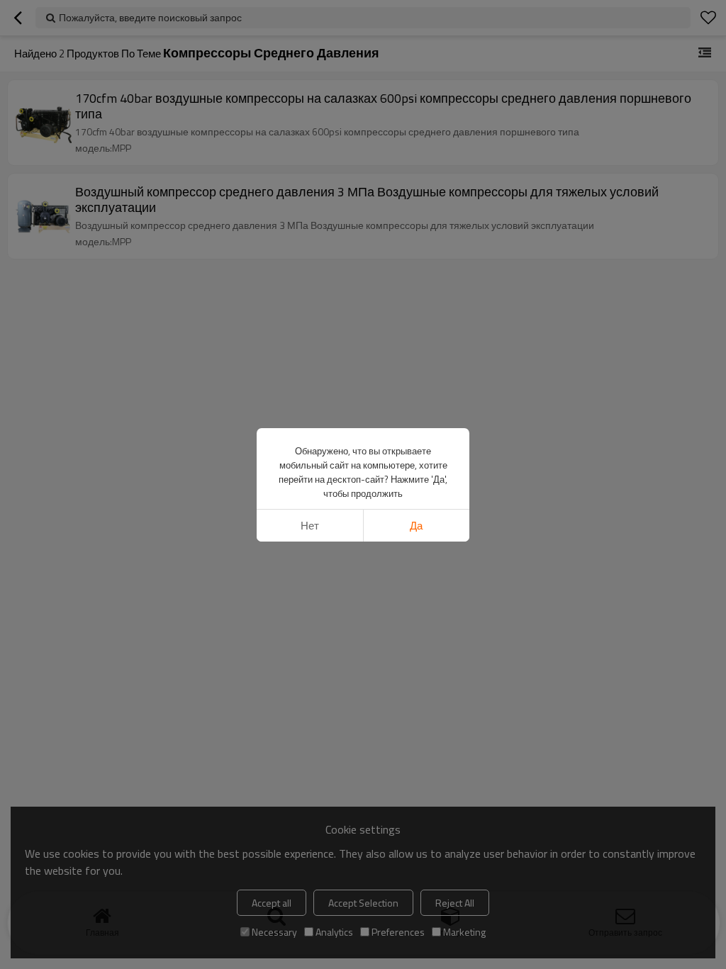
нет (310, 525)
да (416, 525)
